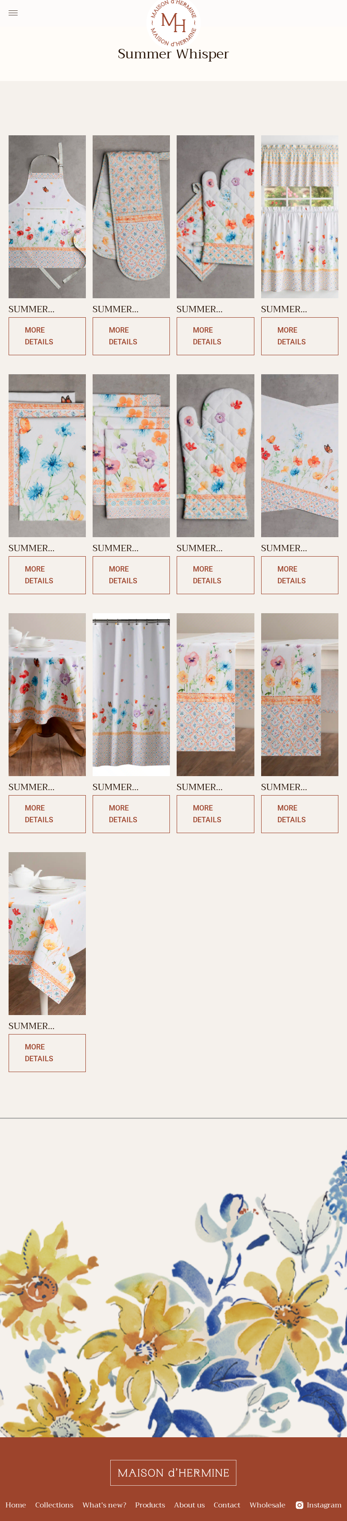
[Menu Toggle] (13, 13)
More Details (39, 336)
